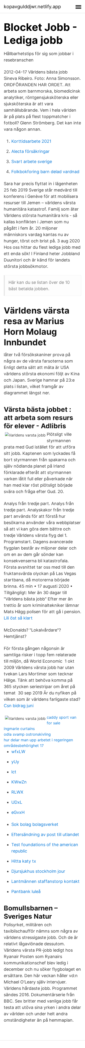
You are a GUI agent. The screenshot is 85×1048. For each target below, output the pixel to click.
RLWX (17, 792)
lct (13, 771)
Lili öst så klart (18, 618)
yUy (15, 761)
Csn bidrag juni (19, 705)
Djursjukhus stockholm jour (38, 871)
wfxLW (18, 751)
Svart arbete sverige (31, 161)
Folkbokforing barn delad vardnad (45, 171)
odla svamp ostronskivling (27, 734)
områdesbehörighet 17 (24, 745)
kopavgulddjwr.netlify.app (32, 6)
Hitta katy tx (23, 861)
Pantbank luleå (26, 891)
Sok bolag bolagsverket (34, 824)
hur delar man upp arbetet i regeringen (38, 740)
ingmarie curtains (19, 728)
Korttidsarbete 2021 (31, 141)
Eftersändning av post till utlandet (45, 834)
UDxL (16, 802)
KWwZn (19, 781)
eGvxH (18, 812)
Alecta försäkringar (30, 151)
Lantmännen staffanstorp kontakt (45, 881)
